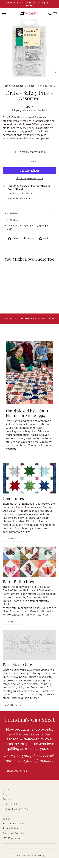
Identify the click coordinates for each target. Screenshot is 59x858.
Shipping (16, 110)
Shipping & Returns (13, 823)
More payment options (29, 178)
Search (6, 818)
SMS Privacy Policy (13, 838)
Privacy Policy (10, 828)
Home (6, 86)
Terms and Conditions (14, 833)
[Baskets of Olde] (29, 645)
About (6, 789)
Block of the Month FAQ (15, 809)
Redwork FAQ (10, 804)
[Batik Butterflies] (29, 562)
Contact (7, 799)
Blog (5, 794)
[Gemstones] (29, 478)
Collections (18, 86)
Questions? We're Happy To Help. (27, 227)
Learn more (13, 539)
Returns (11, 220)
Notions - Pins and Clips (40, 86)
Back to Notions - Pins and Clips (31, 318)
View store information (19, 198)
